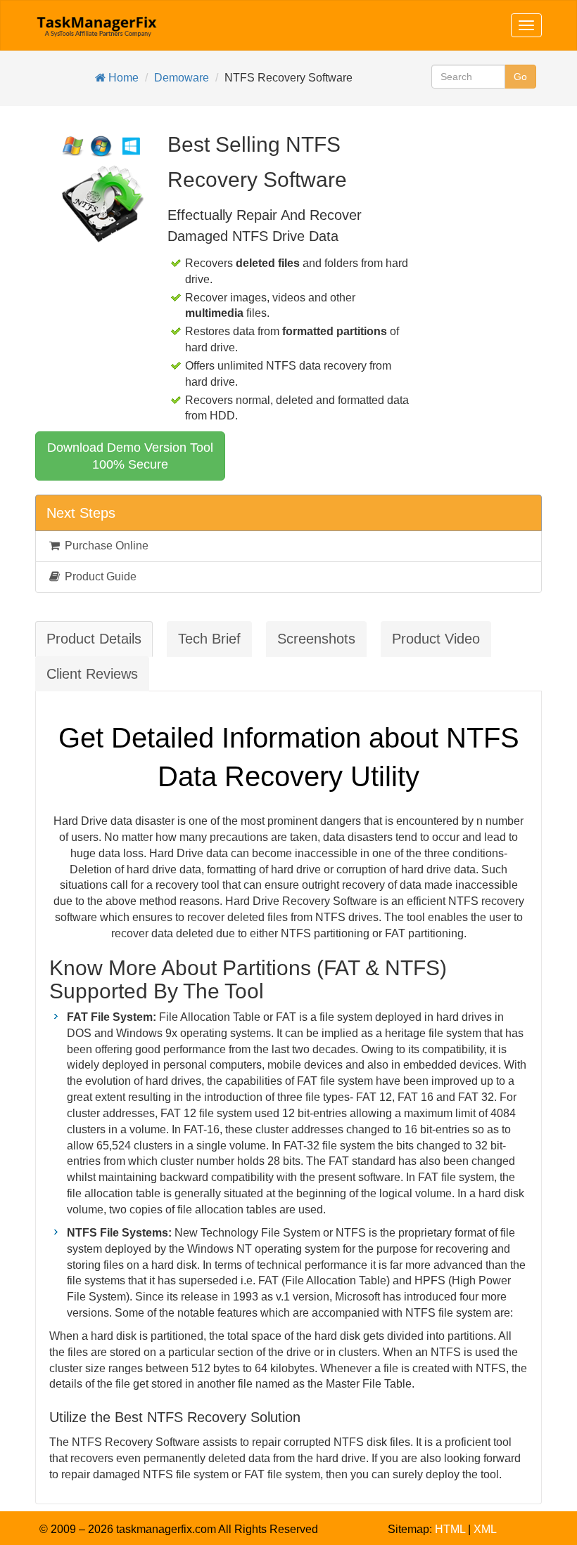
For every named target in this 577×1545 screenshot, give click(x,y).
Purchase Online (105, 546)
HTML (450, 1529)
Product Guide (99, 576)
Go (520, 76)
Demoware (181, 78)
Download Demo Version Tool (130, 456)
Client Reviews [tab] (92, 674)
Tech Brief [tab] (209, 638)
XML (485, 1529)
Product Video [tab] (436, 638)
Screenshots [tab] (316, 638)
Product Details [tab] (93, 638)
